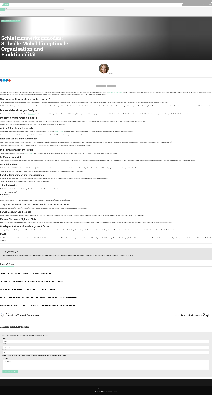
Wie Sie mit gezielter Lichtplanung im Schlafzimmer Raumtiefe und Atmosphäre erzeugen (38, 297)
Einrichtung (31, 114)
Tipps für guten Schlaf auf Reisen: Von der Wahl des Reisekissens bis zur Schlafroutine (37, 305)
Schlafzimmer (16, 20)
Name (4, 338)
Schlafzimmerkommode (115, 92)
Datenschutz (195, 5)
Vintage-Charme (58, 131)
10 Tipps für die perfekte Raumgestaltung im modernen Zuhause (27, 289)
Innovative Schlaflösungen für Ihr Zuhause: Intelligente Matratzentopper (31, 281)
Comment (5, 358)
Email (4, 344)
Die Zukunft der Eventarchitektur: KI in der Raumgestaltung (25, 273)
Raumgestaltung (6, 20)
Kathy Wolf (111, 73)
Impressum (186, 5)
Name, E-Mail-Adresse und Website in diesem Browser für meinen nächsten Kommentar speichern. (35, 355)
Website (5, 349)
